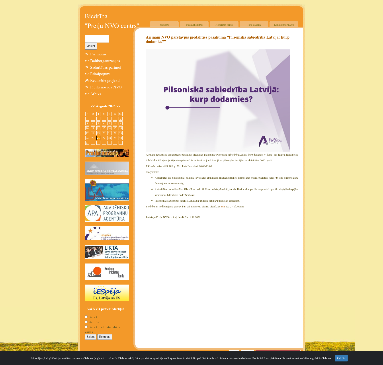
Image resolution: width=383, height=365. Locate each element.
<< (93, 105)
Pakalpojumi (100, 73)
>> (118, 105)
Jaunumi (164, 24)
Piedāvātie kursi (194, 24)
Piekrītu (341, 358)
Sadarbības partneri (105, 67)
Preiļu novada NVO (106, 87)
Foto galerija (254, 24)
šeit (223, 206)
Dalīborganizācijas (105, 60)
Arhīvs (95, 93)
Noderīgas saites (224, 24)
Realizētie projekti (105, 80)
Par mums (98, 54)
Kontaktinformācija (284, 24)
